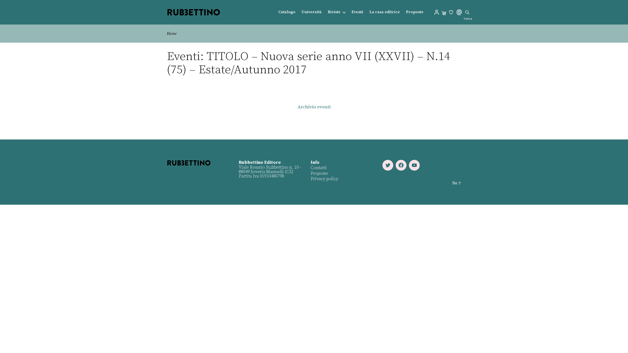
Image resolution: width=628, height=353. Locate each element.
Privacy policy (324, 179)
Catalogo (286, 12)
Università (311, 12)
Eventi (357, 12)
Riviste (334, 12)
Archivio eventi (314, 107)
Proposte (414, 12)
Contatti (319, 168)
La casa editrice (384, 12)
